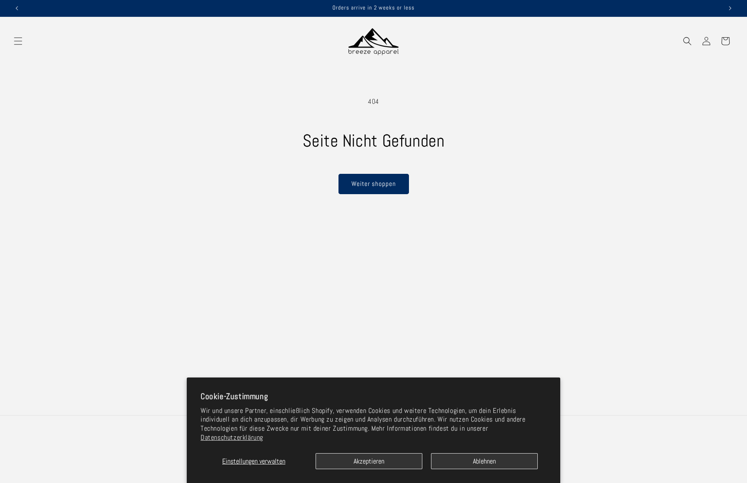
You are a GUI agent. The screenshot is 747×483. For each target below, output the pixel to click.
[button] (18, 41)
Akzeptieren (369, 461)
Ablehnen (484, 461)
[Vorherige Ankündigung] (16, 8)
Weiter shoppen (373, 183)
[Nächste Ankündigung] (730, 8)
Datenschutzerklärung (232, 437)
